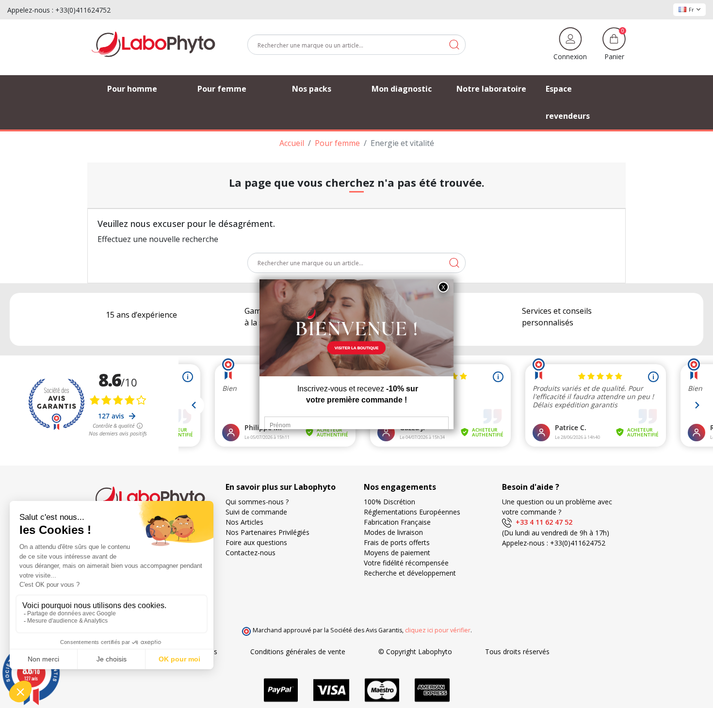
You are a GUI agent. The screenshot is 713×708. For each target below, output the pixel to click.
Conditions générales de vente (297, 651)
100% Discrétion (389, 501)
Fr (691, 9)
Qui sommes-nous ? (257, 501)
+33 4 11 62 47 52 (542, 522)
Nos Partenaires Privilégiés (267, 532)
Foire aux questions (256, 542)
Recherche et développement (410, 573)
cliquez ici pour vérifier (437, 630)
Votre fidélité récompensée (406, 562)
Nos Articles (244, 522)
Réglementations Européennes (412, 511)
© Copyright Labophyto (415, 651)
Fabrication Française (397, 522)
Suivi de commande (256, 511)
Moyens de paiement (397, 552)
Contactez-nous (250, 552)
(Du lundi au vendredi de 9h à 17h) (555, 532)
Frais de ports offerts (397, 542)
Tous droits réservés (517, 651)
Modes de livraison (393, 532)
